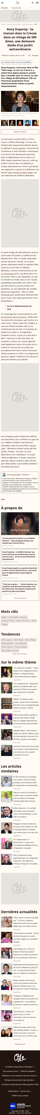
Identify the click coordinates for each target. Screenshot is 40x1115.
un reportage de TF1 (10, 273)
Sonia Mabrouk (20, 643)
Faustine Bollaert (21, 647)
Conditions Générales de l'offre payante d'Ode (20, 1084)
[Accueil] (17, 3)
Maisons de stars (27, 24)
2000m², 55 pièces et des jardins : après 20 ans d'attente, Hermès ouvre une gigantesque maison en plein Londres (26, 703)
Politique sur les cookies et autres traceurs (19, 1075)
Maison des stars (23, 621)
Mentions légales (28, 1071)
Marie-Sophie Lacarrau (10, 651)
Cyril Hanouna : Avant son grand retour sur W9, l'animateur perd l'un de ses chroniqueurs (24, 1015)
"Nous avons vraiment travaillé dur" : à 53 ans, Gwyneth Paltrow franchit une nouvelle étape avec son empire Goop (25, 921)
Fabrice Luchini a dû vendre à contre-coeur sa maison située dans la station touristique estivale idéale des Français (25, 796)
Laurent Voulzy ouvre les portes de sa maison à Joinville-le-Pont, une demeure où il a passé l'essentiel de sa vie (26, 750)
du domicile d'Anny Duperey (13, 317)
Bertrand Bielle (15, 475)
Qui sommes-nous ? (11, 1071)
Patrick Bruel (18, 640)
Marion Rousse (7, 647)
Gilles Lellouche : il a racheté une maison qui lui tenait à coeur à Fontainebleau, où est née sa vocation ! (25, 812)
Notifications (13, 1091)
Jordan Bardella (7, 643)
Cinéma (4, 624)
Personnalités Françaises (18, 617)
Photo (34, 621)
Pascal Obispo (31, 640)
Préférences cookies (20, 1095)
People (4, 617)
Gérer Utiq (25, 1091)
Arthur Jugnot (7, 640)
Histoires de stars (8, 621)
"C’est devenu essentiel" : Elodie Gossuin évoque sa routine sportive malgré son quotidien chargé (26, 937)
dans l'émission (20, 172)
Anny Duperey (19, 148)
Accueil (3, 24)
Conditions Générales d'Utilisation (19, 1067)
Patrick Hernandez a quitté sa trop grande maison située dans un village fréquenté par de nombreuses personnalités (25, 719)
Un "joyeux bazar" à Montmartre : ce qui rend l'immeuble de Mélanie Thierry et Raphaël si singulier (25, 843)
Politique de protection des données (19, 1080)
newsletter (37, 3)
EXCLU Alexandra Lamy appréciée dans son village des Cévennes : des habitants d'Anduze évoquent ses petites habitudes (25, 861)
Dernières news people (14, 24)
